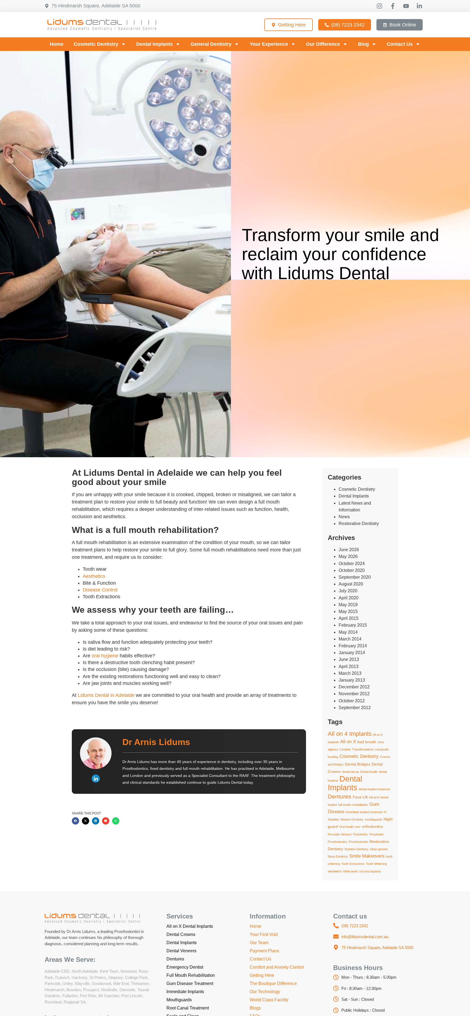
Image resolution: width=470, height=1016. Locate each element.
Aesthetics (94, 576)
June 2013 (349, 659)
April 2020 (348, 598)
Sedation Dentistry (356, 849)
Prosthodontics (338, 841)
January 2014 (352, 652)
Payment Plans (264, 950)
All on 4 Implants (350, 733)
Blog (363, 44)
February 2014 (353, 645)
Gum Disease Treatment (189, 983)
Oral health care (349, 826)
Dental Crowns (180, 934)
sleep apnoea (379, 849)
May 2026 (348, 556)
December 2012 (354, 687)
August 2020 (351, 584)
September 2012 (355, 707)
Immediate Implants (185, 991)
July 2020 (348, 590)
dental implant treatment (374, 789)
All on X (348, 741)
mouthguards (373, 819)
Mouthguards (179, 999)
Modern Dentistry (352, 819)
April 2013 (348, 666)
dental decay (350, 771)
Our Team (259, 942)
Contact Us (400, 44)
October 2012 (352, 700)
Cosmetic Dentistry (96, 44)
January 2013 (352, 680)
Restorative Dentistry (359, 523)
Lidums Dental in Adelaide (106, 695)
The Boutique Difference (273, 983)
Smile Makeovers (367, 856)
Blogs (255, 1008)
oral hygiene (105, 655)
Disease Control (100, 590)
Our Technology (265, 991)
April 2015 (348, 618)
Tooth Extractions (352, 863)
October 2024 (352, 563)
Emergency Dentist (184, 967)
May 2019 (348, 604)
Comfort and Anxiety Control (277, 967)
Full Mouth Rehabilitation (190, 975)
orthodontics (372, 826)
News (344, 516)
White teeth (350, 871)
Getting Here (262, 975)
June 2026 (349, 549)
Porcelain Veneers (340, 834)
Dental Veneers (181, 950)
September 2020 (355, 577)
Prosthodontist (358, 841)
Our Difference (323, 44)
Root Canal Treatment (187, 1008)
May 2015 (348, 611)
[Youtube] (406, 6)
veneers (335, 871)
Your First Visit (264, 934)
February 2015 (353, 625)
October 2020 (352, 570)
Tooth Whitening (376, 863)
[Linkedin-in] (419, 6)
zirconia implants (370, 871)
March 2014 (350, 639)
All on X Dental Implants (189, 926)
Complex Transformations (356, 749)
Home (56, 44)
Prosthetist (376, 834)
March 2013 (350, 673)
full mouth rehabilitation (353, 804)
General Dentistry (211, 44)
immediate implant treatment (364, 812)
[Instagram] (379, 6)
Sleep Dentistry (338, 856)
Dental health (369, 771)
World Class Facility (269, 999)
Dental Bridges (357, 764)
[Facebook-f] (393, 6)
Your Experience (269, 44)
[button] (75, 821)
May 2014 (348, 632)
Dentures (339, 796)
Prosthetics (360, 834)
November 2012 (354, 693)
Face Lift (360, 797)
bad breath (366, 742)
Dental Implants (154, 44)
